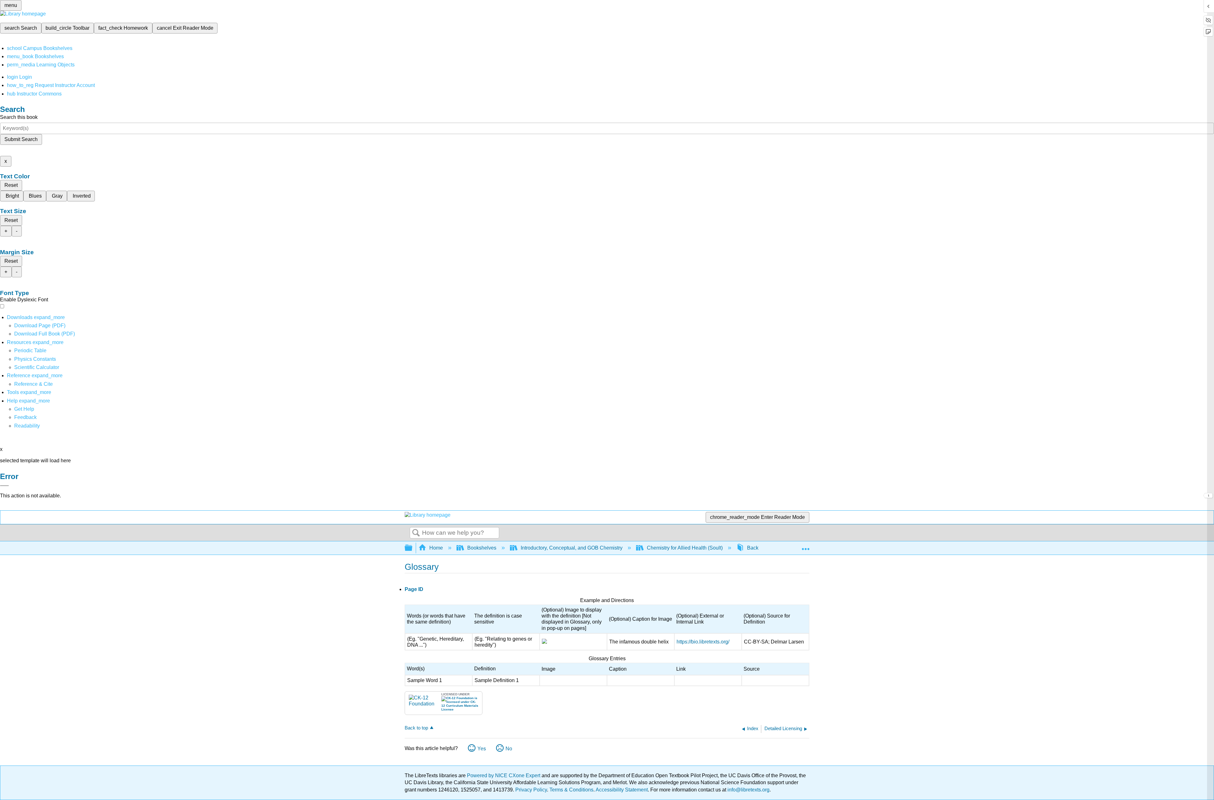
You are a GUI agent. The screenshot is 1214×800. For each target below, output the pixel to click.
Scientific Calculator (36, 367)
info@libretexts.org (747, 789)
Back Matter (760, 548)
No (509, 748)
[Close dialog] (4, 485)
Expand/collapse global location (805, 546)
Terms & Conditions (571, 789)
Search (416, 533)
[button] (25, 417)
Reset (11, 185)
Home (436, 548)
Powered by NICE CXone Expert (504, 775)
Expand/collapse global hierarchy (412, 548)
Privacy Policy (531, 789)
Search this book (19, 117)
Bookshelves (482, 548)
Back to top (416, 727)
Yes (481, 748)
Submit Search (21, 139)
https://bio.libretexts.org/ (703, 641)
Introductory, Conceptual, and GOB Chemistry (571, 548)
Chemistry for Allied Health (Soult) (685, 548)
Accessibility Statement (622, 789)
